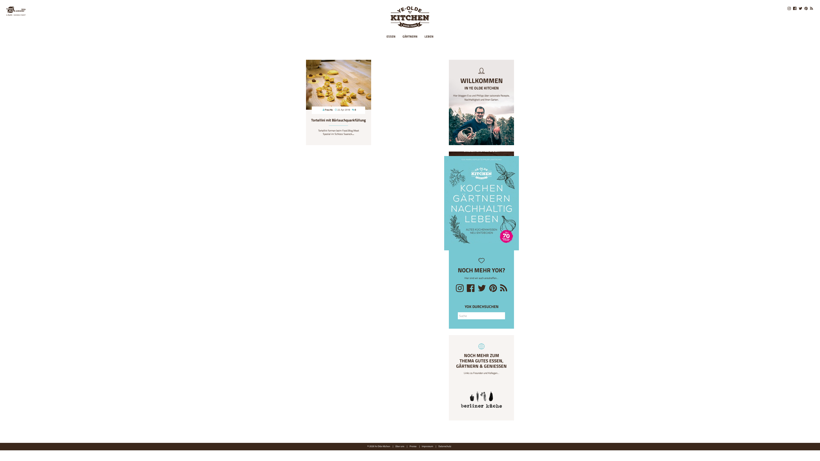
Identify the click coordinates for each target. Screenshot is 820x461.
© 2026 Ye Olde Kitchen (378, 446)
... (353, 134)
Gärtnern (410, 36)
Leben (429, 36)
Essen (391, 36)
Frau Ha (329, 109)
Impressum (427, 446)
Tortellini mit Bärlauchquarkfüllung (338, 120)
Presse (413, 446)
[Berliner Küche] (481, 400)
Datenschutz (444, 446)
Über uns (399, 446)
